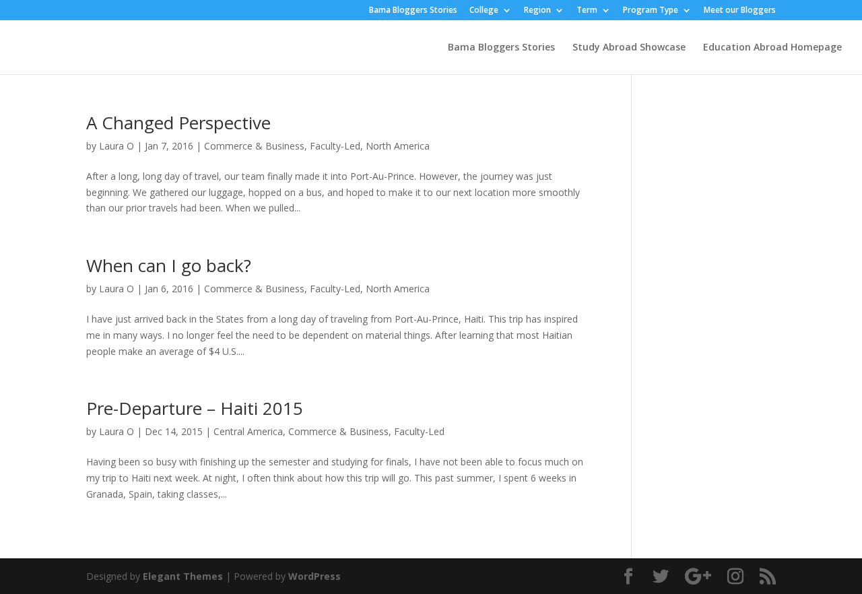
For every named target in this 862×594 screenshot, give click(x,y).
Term (586, 10)
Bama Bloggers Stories (413, 10)
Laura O (116, 145)
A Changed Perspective (178, 122)
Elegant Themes (183, 576)
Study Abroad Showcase (629, 47)
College (483, 10)
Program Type (650, 10)
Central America (248, 431)
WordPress (314, 576)
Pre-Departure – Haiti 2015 (194, 408)
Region (537, 10)
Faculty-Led (335, 145)
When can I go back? (168, 265)
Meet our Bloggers (740, 10)
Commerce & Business (254, 145)
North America (398, 145)
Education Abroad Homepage (772, 47)
